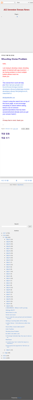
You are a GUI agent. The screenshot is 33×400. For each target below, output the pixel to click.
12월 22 (8, 260)
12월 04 (8, 301)
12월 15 (8, 276)
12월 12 (8, 283)
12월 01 (8, 350)
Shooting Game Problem (12, 331)
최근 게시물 (4, 180)
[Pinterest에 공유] (28, 129)
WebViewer (9, 339)
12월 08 (8, 292)
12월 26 (8, 250)
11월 (6, 352)
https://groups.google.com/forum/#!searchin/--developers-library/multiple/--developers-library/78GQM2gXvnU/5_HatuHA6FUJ (16, 89)
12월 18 (8, 269)
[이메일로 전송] (22, 129)
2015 (4, 355)
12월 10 (8, 287)
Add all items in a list (11, 312)
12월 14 (8, 278)
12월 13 (8, 280)
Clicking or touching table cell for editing (16, 320)
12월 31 (8, 239)
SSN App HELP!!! (10, 310)
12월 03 (8, 303)
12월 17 (8, 271)
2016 (4, 235)
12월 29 (8, 244)
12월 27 (8, 248)
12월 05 (8, 299)
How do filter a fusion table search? (15, 326)
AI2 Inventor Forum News (16, 9)
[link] (9, 98)
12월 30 (8, 241)
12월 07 (8, 294)
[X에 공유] (25, 129)
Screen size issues (11, 314)
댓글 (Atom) (20, 184)
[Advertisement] (16, 34)
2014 (4, 358)
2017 (4, 233)
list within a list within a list (12, 333)
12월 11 (8, 285)
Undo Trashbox (10, 329)
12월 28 (8, 246)
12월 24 (8, 255)
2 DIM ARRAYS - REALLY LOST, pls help (16, 308)
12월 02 (8, 306)
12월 (6, 237)
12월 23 (8, 257)
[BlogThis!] (24, 129)
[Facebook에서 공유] (27, 129)
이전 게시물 (28, 180)
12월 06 (8, 296)
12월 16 (8, 273)
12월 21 (8, 262)
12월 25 (8, 253)
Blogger (19, 397)
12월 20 (8, 264)
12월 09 (8, 289)
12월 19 (8, 267)
